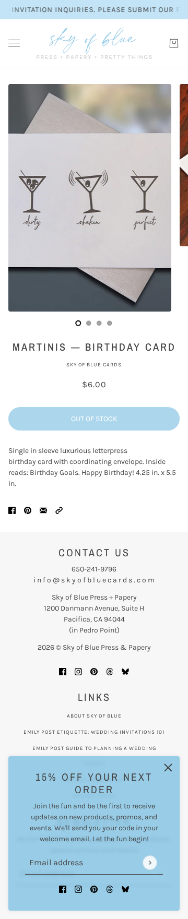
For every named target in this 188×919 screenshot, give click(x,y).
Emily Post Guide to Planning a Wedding (94, 748)
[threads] (110, 888)
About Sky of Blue (94, 716)
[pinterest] (94, 888)
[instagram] (78, 888)
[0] (78, 323)
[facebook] (62, 888)
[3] (109, 323)
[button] (59, 509)
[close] (168, 767)
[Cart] (174, 43)
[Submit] (150, 862)
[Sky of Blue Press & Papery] (94, 43)
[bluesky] (125, 888)
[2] (99, 323)
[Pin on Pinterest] (28, 509)
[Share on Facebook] (12, 509)
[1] (89, 323)
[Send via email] (43, 509)
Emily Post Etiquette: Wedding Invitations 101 (94, 732)
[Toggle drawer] (14, 43)
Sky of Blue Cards (94, 365)
